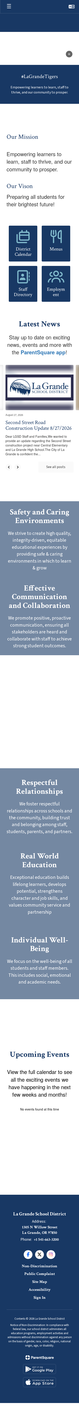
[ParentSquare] (39, 1357)
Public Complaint (39, 1273)
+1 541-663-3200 (46, 1239)
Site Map (39, 1281)
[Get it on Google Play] (39, 1369)
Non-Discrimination (39, 1266)
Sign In (40, 1297)
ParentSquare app (43, 352)
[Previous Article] (8, 467)
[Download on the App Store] (39, 1382)
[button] (71, 6)
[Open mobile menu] (9, 6)
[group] (39, 539)
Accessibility (40, 1289)
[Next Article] (17, 467)
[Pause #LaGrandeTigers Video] (69, 54)
